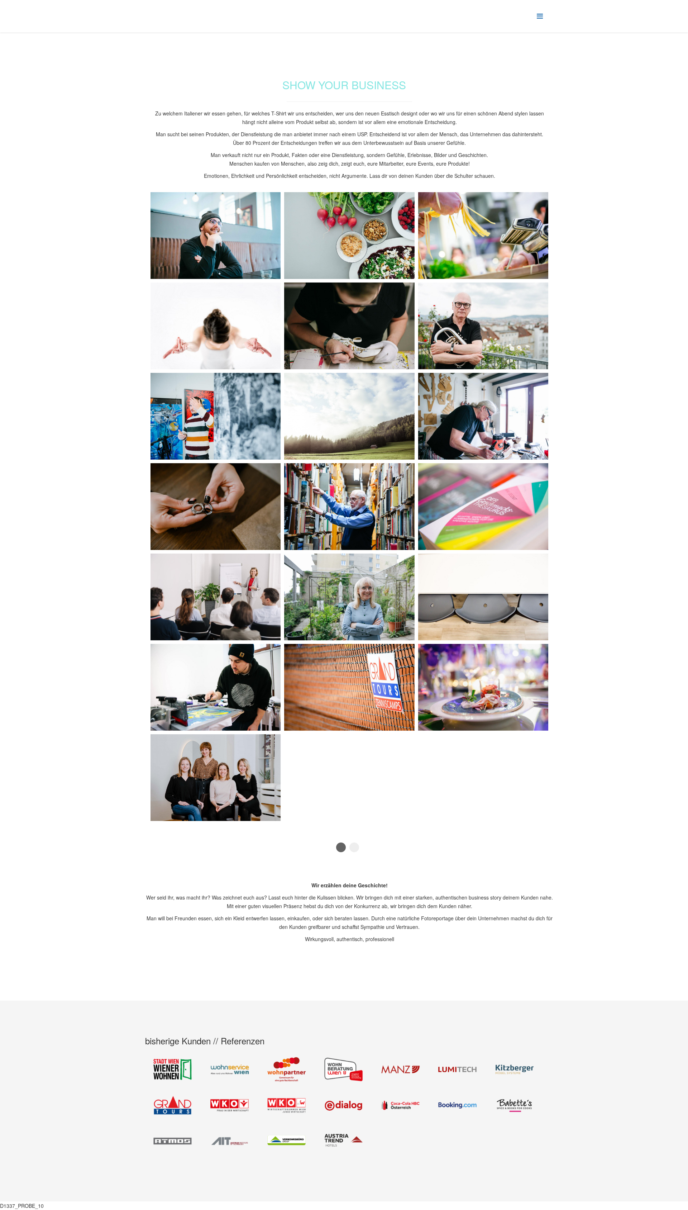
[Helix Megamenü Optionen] (540, 15)
